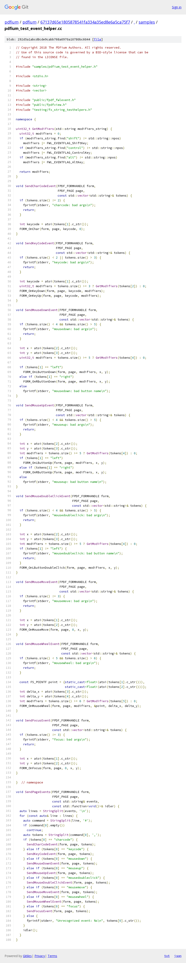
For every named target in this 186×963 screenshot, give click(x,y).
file (97, 39)
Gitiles (27, 956)
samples (147, 22)
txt (167, 956)
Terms (52, 956)
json (177, 956)
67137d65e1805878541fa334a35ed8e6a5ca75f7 (85, 22)
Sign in (176, 7)
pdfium (12, 22)
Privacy (39, 956)
